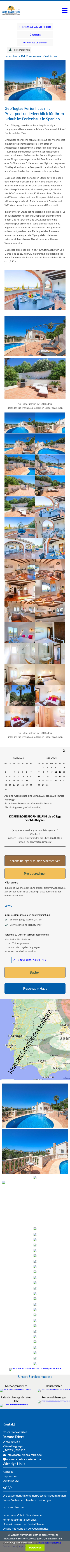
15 (27, 776)
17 (6, 781)
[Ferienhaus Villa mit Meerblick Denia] (35, 355)
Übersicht (35, 34)
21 (23, 781)
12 (14, 776)
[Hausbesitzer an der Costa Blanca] (54, 1389)
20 (18, 781)
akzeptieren (35, 1547)
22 (27, 781)
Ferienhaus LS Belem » (35, 42)
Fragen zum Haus (35, 988)
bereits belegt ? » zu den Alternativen (35, 861)
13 (18, 776)
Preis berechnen (35, 873)
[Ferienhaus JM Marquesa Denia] (35, 309)
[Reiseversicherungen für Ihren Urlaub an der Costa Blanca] (54, 1400)
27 (18, 785)
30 (31, 785)
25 (10, 785)
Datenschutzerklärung (49, 1542)
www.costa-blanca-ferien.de (23, 1459)
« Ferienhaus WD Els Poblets (35, 26)
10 (6, 776)
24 (6, 785)
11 (10, 776)
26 (14, 785)
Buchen (35, 972)
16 (31, 776)
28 (23, 785)
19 (14, 781)
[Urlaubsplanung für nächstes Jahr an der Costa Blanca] (16, 1404)
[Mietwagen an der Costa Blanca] (16, 1389)
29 (27, 785)
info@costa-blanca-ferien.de (24, 1454)
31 (6, 789)
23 (31, 781)
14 (23, 776)
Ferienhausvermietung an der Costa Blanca (11, 10)
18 (10, 781)
